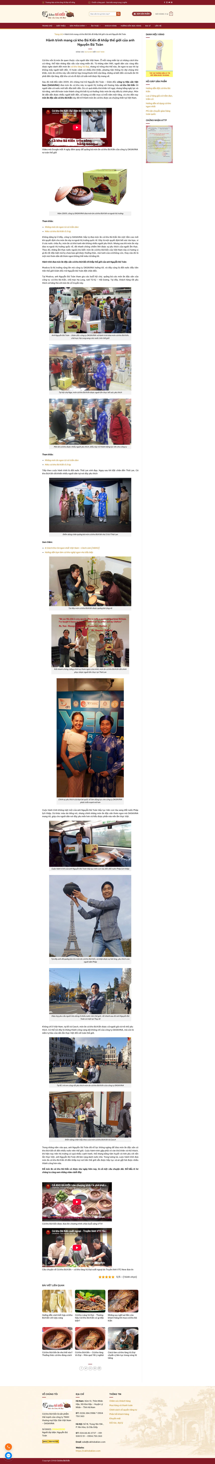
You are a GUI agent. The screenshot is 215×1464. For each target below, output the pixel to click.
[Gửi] (118, 14)
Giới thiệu (60, 26)
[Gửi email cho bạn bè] (90, 1368)
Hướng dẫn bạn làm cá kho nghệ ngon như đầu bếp (69, 552)
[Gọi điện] (8, 1446)
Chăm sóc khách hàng (120, 1401)
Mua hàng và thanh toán (121, 1405)
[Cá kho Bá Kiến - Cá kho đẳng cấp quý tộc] (58, 14)
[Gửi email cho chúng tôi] (171, 2)
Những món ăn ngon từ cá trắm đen (61, 227)
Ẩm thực (95, 26)
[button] (164, 13)
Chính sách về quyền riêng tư (123, 1410)
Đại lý (148, 26)
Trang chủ (47, 26)
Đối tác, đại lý (116, 1423)
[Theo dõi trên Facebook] (164, 2)
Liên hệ (158, 26)
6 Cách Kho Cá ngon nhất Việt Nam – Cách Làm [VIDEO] (72, 548)
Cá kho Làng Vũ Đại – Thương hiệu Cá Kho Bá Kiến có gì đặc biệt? (89, 1318)
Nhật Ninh (100, 52)
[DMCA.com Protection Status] (50, 1441)
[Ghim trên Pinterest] (95, 1368)
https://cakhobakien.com (88, 1451)
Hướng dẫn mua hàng (131, 26)
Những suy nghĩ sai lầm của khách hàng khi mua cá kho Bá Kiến (122, 1318)
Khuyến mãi (114, 1418)
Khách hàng (111, 26)
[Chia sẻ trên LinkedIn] (99, 1368)
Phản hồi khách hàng (119, 1414)
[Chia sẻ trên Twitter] (86, 1368)
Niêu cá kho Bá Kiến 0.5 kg (58, 231)
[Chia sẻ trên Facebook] (81, 1368)
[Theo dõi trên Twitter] (169, 2)
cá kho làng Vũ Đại (80, 66)
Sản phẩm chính (77, 26)
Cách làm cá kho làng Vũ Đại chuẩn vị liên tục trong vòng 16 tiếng (122, 1355)
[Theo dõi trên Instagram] (167, 2)
